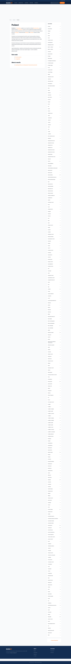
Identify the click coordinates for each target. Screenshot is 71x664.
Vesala (54, 598)
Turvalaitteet (54, 573)
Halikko (54, 74)
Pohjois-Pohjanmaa (54, 395)
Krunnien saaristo (18, 57)
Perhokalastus (54, 379)
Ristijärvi (54, 456)
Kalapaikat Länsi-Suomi (54, 152)
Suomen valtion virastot (54, 536)
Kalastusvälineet (54, 174)
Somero (54, 504)
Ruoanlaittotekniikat (54, 461)
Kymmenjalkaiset (54, 264)
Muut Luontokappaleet (54, 321)
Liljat (54, 286)
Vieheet (54, 614)
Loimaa (54, 291)
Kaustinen (54, 213)
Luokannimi (54, 295)
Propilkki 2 (54, 415)
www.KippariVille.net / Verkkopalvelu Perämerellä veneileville (26, 65)
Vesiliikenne (54, 603)
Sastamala (54, 482)
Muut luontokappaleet (54, 323)
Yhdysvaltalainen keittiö (54, 623)
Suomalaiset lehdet (54, 523)
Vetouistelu (54, 612)
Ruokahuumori (54, 463)
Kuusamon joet (54, 259)
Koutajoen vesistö (54, 250)
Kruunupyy (54, 252)
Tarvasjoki (54, 550)
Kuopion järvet (54, 254)
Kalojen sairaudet (54, 193)
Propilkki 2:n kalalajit (54, 418)
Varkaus (54, 587)
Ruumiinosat (54, 468)
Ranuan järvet (54, 447)
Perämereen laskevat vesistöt (54, 374)
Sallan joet (54, 475)
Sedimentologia (54, 488)
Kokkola (54, 243)
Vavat (54, 589)
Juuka (54, 126)
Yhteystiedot (52, 650)
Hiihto (54, 88)
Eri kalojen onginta (54, 63)
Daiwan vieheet (54, 53)
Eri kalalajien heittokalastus (54, 60)
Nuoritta (54, 337)
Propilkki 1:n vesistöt (54, 413)
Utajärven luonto (54, 580)
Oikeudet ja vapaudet (54, 345)
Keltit (54, 222)
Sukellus (54, 514)
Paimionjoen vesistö (54, 367)
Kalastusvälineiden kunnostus (54, 177)
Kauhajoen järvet (54, 209)
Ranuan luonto (54, 450)
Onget (54, 347)
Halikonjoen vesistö (54, 76)
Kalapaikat (54, 138)
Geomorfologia (54, 72)
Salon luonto (54, 477)
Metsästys (54, 311)
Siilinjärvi (54, 493)
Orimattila (54, 351)
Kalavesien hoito (54, 184)
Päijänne (54, 363)
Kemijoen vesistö (54, 225)
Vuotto (54, 621)
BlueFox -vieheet (54, 49)
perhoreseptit (54, 383)
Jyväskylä (54, 133)
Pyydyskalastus (54, 443)
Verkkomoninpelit (54, 596)
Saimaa (54, 472)
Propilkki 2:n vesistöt (54, 429)
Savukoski (54, 486)
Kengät (54, 227)
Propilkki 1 (54, 406)
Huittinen (54, 92)
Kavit (54, 218)
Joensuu (54, 122)
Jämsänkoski (54, 117)
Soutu (54, 507)
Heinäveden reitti (54, 81)
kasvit (54, 206)
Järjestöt (54, 120)
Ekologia (54, 56)
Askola (54, 35)
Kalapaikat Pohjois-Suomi (54, 156)
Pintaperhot (54, 390)
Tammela (54, 548)
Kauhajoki (54, 211)
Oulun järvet (54, 356)
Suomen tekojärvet (54, 534)
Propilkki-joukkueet (54, 434)
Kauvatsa (54, 216)
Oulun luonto (54, 358)
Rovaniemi (54, 459)
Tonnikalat (54, 557)
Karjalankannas (54, 197)
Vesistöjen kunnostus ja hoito (54, 605)
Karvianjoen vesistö (54, 202)
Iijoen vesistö (54, 97)
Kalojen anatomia (54, 190)
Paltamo (54, 370)
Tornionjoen (20, 29)
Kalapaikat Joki (54, 147)
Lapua (54, 273)
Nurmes (54, 339)
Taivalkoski (54, 543)
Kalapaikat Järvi (54, 145)
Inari (54, 106)
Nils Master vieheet (54, 332)
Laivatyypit (54, 270)
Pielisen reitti (54, 386)
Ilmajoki (54, 101)
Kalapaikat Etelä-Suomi (54, 140)
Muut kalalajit (54, 318)
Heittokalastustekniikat (54, 85)
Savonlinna (54, 484)
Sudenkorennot (54, 511)
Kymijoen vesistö (54, 261)
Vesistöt (54, 607)
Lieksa (54, 282)
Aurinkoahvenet (54, 42)
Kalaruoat (54, 158)
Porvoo (54, 399)
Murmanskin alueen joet (54, 316)
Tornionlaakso (54, 564)
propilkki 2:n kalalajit (54, 420)
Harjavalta (54, 79)
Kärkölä (54, 200)
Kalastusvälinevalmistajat (54, 179)
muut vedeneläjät (54, 327)
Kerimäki (54, 229)
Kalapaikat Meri (54, 154)
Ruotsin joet (54, 466)
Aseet (54, 33)
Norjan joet (54, 334)
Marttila (54, 305)
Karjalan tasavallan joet (54, 195)
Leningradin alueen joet (54, 279)
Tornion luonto (54, 559)
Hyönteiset (54, 95)
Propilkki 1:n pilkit (54, 411)
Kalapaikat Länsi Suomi (54, 149)
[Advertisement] (35, 11)
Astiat (54, 37)
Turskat (54, 571)
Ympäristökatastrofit (54, 630)
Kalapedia (26, 2)
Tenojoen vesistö (54, 552)
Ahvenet (54, 26)
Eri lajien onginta (54, 65)
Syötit (54, 541)
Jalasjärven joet (54, 113)
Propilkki (31, 2)
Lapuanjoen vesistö (54, 275)
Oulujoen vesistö (54, 354)
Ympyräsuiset (54, 632)
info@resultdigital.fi (13, 652)
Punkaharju (54, 438)
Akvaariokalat (54, 28)
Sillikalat (54, 495)
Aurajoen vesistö (54, 40)
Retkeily (54, 454)
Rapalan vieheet (54, 452)
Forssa (54, 67)
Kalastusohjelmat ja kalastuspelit (54, 168)
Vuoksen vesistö (54, 619)
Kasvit (54, 204)
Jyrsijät (54, 131)
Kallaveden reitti (54, 188)
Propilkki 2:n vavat (54, 427)
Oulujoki (31, 32)
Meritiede (54, 309)
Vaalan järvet (54, 582)
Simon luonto (54, 500)
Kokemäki (54, 241)
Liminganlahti (17, 59)
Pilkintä (54, 388)
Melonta (54, 307)
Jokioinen (54, 124)
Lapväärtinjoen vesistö (54, 277)
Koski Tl (54, 248)
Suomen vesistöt (54, 539)
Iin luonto (54, 99)
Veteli (54, 609)
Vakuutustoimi (54, 584)
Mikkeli (54, 314)
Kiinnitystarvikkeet (54, 236)
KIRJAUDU (62, 2)
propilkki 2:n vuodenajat (54, 431)
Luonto (54, 298)
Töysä (54, 566)
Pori (54, 397)
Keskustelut (21, 2)
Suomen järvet (54, 525)
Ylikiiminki (54, 628)
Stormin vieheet (54, 509)
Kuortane (54, 257)
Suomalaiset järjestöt (54, 516)
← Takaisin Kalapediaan (54, 640)
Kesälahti (54, 232)
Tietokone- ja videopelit (54, 555)
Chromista (54, 51)
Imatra (54, 104)
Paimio (54, 365)
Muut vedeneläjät (54, 325)
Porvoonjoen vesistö (54, 402)
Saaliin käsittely (54, 470)
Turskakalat (54, 568)
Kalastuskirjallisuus (54, 163)
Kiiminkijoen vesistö (54, 234)
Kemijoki (26, 32)
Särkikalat (54, 479)
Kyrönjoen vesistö (54, 266)
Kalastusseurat (54, 170)
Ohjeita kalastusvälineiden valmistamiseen (54, 342)
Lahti (54, 268)
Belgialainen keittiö (54, 44)
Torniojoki (16, 32)
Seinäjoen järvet (54, 491)
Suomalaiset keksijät (54, 520)
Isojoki (54, 108)
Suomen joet (54, 527)
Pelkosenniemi (54, 372)
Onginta (54, 349)
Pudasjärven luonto (54, 436)
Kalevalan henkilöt (54, 186)
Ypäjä (54, 635)
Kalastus (54, 161)
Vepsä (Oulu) (54, 593)
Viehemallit (54, 616)
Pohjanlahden (18, 28)
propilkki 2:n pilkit (54, 422)
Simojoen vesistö (54, 498)
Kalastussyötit (54, 172)
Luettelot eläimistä (54, 293)
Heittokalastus (54, 83)
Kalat (54, 181)
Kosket (54, 245)
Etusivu (15, 2)
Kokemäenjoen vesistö (54, 238)
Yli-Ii (54, 625)
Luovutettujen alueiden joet (54, 300)
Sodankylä (54, 502)
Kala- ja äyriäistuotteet (54, 136)
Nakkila (54, 330)
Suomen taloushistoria (54, 532)
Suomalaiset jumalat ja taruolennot (54, 518)
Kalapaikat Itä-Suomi (54, 142)
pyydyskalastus (54, 445)
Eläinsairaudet (54, 58)
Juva (54, 129)
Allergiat (54, 31)
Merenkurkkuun (36, 28)
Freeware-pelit (54, 69)
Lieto (54, 284)
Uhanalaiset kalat (54, 575)
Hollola (54, 90)
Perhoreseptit (54, 381)
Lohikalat (54, 289)
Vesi (54, 600)
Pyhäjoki (54, 440)
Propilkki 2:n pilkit (54, 424)
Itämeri (54, 110)
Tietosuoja (52, 652)
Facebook (36, 2)
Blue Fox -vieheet (54, 47)
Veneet (54, 591)
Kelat (54, 220)
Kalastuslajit (54, 165)
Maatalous (54, 302)
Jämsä (54, 115)
